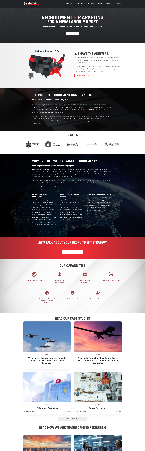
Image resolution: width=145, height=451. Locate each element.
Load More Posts (72, 419)
